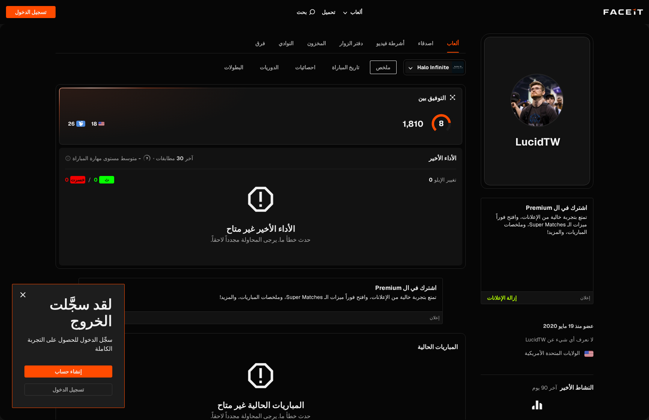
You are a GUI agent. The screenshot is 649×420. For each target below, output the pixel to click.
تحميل (328, 12)
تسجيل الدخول (68, 389)
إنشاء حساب (68, 371)
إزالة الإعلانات (502, 297)
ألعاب (356, 12)
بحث (302, 12)
